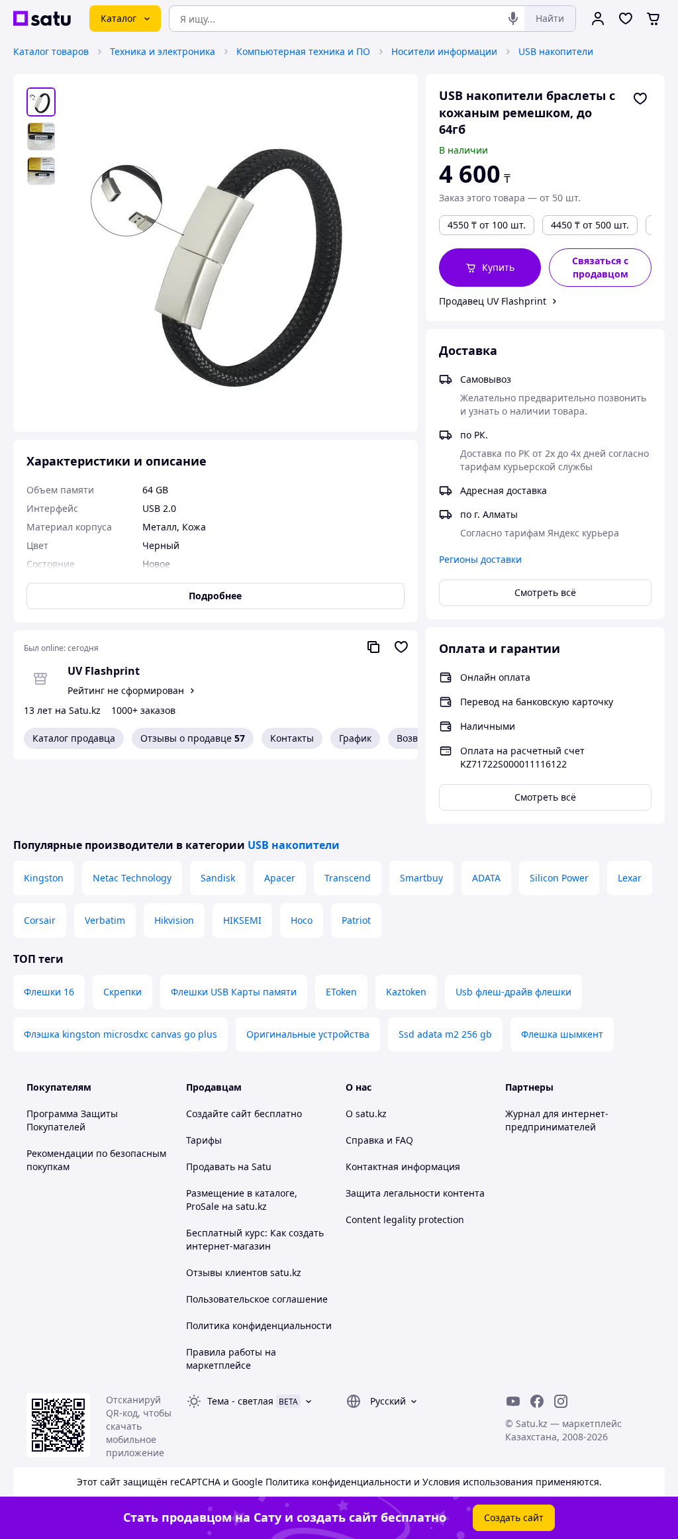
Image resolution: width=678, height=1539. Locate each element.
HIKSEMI (242, 920)
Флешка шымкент (562, 1034)
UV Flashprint (104, 671)
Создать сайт (514, 1517)
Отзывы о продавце (192, 738)
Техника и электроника (162, 51)
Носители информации (444, 51)
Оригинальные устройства (307, 1034)
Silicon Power (559, 877)
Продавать (210, 1166)
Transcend (347, 877)
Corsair (40, 920)
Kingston (44, 877)
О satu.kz (366, 1113)
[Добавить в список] (640, 98)
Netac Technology (132, 877)
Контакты (292, 738)
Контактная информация (403, 1166)
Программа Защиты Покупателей (72, 1120)
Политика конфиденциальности (259, 1325)
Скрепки (122, 991)
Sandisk (218, 877)
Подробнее (215, 595)
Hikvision (174, 920)
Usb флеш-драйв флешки (513, 991)
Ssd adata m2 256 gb (445, 1034)
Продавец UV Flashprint (492, 301)
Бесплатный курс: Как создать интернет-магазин (255, 1239)
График (355, 738)
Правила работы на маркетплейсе (231, 1358)
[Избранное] (625, 18)
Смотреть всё (545, 592)
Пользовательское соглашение (257, 1299)
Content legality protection (405, 1219)
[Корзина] (653, 18)
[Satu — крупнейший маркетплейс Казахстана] (42, 18)
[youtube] (513, 1401)
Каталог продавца (73, 738)
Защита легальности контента (415, 1193)
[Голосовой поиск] (513, 18)
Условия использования (477, 1481)
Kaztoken (406, 991)
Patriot (356, 920)
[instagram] (561, 1401)
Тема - (240, 1401)
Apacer (279, 877)
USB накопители (555, 51)
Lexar (630, 877)
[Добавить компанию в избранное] (401, 647)
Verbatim (105, 920)
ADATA (486, 877)
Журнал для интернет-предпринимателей (556, 1120)
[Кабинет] (598, 18)
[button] (490, 267)
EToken (341, 991)
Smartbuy (421, 877)
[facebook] (537, 1401)
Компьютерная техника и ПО (303, 51)
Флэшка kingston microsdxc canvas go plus (120, 1034)
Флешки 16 (49, 991)
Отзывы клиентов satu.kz (243, 1272)
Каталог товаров (51, 51)
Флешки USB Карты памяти (234, 991)
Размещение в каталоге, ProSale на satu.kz (241, 1200)
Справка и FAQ (379, 1140)
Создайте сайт (219, 1113)
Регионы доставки (480, 559)
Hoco (302, 920)
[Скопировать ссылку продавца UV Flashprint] (373, 647)
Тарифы (204, 1140)
